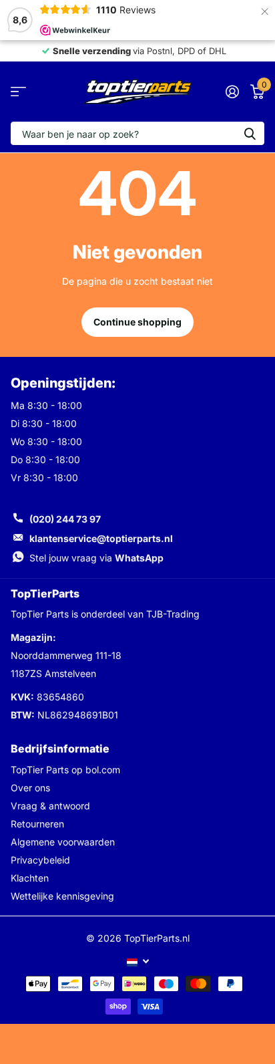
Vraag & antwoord (50, 805)
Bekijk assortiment (18, 92)
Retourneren (37, 823)
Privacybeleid (40, 860)
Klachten (30, 878)
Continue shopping (137, 321)
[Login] (232, 92)
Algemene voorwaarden (63, 841)
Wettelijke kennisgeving (62, 896)
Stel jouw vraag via (96, 557)
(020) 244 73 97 (65, 519)
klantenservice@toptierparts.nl (101, 538)
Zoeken (249, 133)
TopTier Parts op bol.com (65, 769)
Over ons (30, 787)
